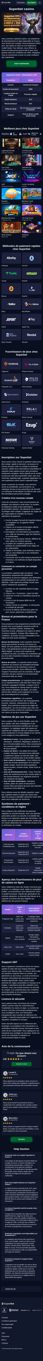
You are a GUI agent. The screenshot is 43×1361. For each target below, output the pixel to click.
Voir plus (21, 1139)
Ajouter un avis (21, 1064)
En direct (15, 133)
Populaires (5, 134)
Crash (25, 134)
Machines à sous (35, 133)
